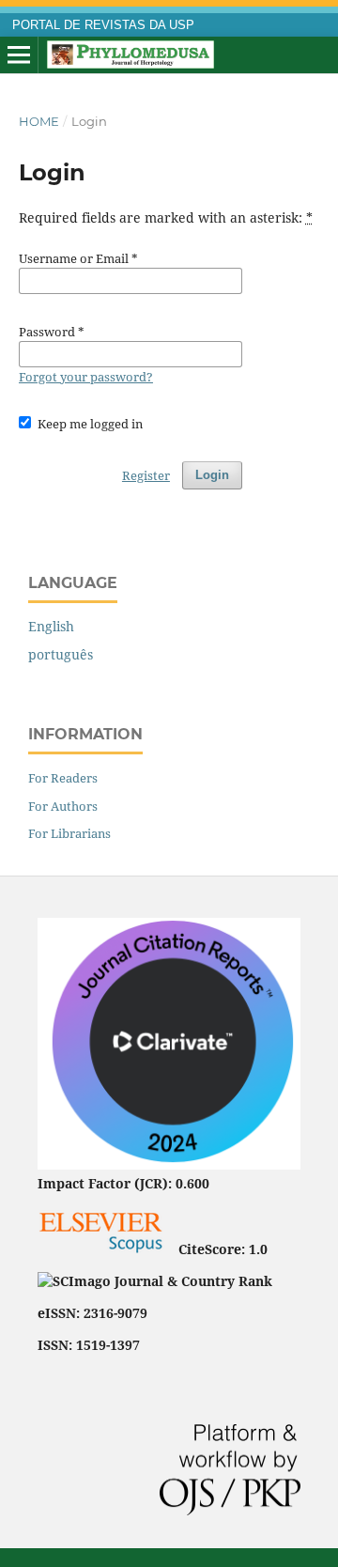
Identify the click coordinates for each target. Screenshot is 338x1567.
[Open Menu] (19, 55)
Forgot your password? (86, 376)
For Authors (63, 806)
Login (212, 475)
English (51, 626)
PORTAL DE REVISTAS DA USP (103, 25)
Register (146, 475)
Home (39, 121)
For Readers (63, 777)
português (60, 654)
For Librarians (69, 833)
